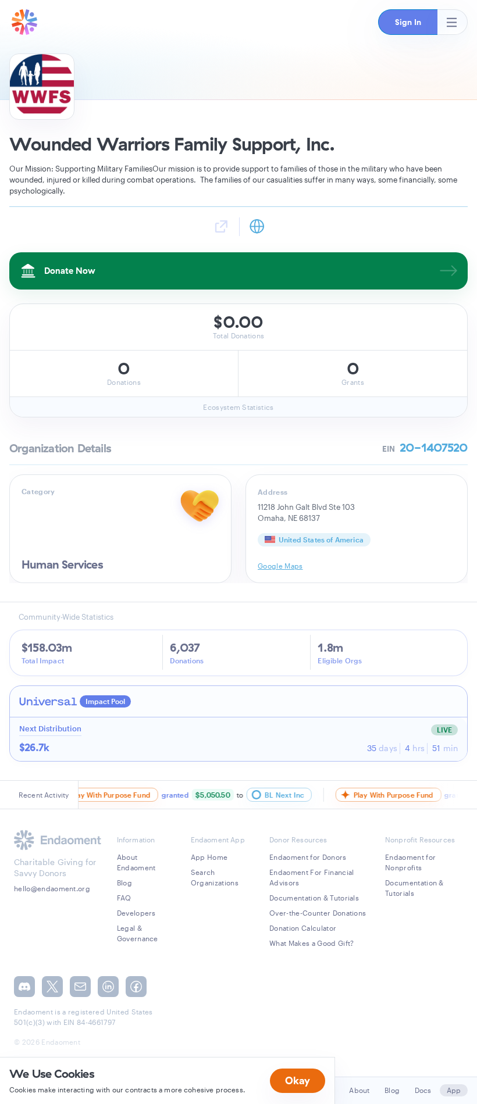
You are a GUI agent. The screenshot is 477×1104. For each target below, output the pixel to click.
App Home (209, 857)
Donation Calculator (302, 928)
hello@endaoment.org (52, 888)
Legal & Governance (137, 933)
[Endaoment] (24, 22)
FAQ (124, 898)
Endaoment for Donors (307, 857)
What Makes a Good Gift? (311, 943)
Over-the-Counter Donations (317, 913)
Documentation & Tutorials (314, 898)
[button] (407, 22)
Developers (136, 913)
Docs (423, 1090)
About (359, 1090)
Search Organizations (214, 877)
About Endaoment (136, 862)
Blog (124, 882)
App (454, 1090)
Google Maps (280, 566)
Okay (297, 1080)
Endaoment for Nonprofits (410, 862)
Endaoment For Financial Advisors (311, 877)
